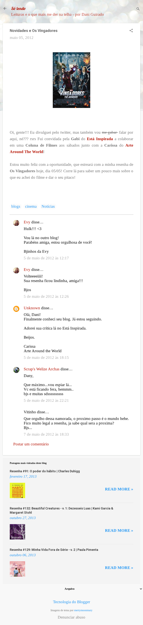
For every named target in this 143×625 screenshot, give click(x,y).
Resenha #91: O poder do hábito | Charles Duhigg (45, 471)
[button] (131, 31)
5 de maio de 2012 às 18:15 (46, 357)
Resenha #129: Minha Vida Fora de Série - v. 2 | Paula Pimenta (54, 550)
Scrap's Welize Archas (41, 369)
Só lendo (18, 8)
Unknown (32, 308)
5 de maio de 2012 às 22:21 (46, 400)
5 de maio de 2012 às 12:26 (46, 296)
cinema (31, 206)
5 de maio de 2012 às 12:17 (46, 258)
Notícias (48, 206)
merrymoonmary (83, 610)
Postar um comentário (31, 444)
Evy (27, 222)
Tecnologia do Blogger (71, 602)
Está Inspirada (100, 139)
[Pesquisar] (138, 9)
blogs (15, 206)
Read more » (119, 489)
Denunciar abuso (71, 617)
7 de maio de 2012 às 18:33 (46, 434)
